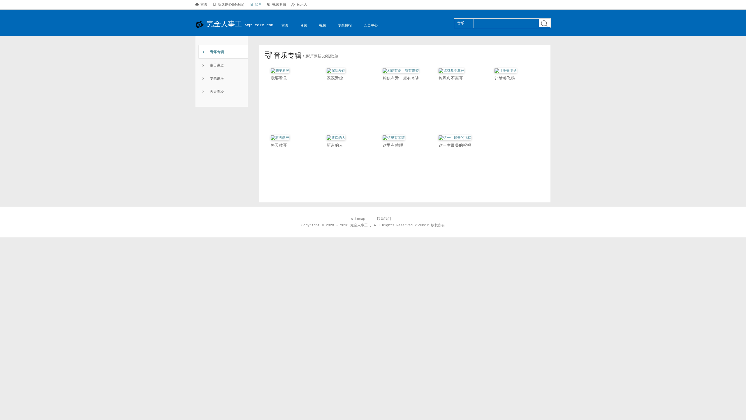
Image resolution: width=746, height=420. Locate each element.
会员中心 (371, 25)
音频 (303, 25)
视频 (322, 25)
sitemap (358, 219)
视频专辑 (276, 4)
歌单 (255, 4)
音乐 (460, 23)
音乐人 (299, 4)
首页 (201, 4)
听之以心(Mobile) (228, 4)
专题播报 (345, 25)
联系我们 (384, 219)
